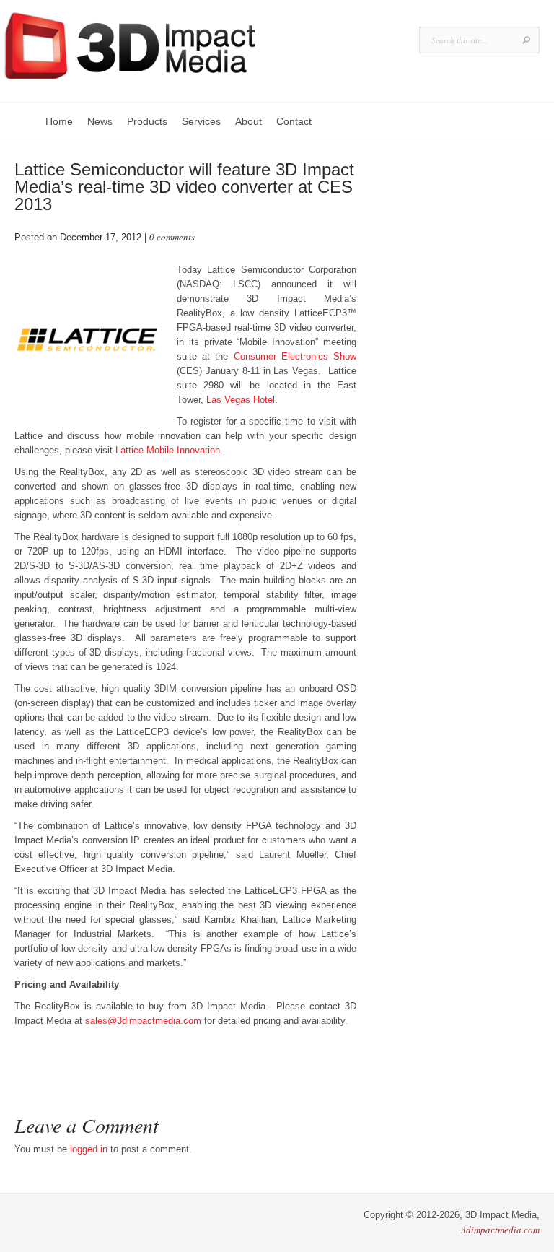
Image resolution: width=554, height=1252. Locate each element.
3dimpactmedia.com (500, 1229)
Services (201, 121)
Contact (294, 121)
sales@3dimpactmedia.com (143, 1020)
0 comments (172, 236)
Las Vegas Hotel (240, 399)
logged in (88, 1149)
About (248, 121)
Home (59, 121)
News (100, 121)
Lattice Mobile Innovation (167, 450)
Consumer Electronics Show (295, 356)
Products (147, 121)
